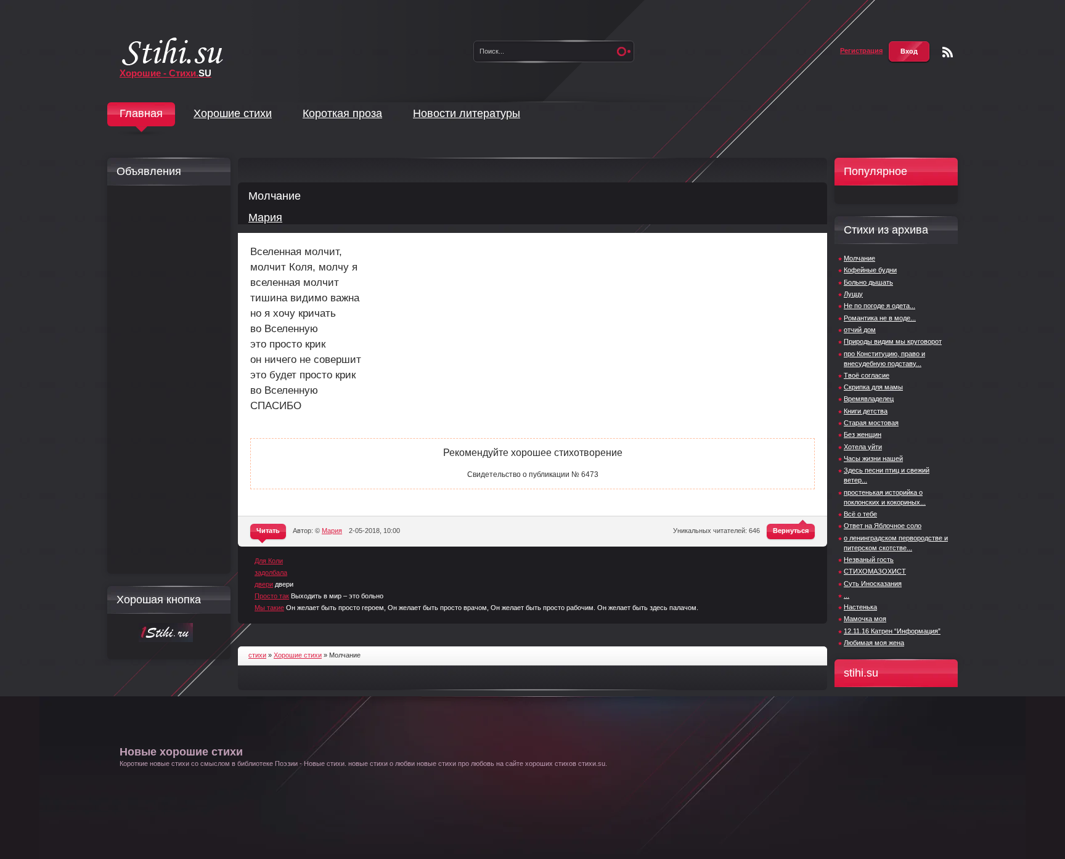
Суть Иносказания (873, 583)
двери (264, 584)
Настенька (860, 607)
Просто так (272, 596)
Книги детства (866, 411)
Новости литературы (466, 113)
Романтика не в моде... (880, 318)
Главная (141, 113)
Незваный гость (869, 559)
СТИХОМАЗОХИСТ (875, 571)
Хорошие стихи (233, 113)
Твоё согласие (866, 375)
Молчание (859, 258)
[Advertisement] (165, 379)
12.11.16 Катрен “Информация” (892, 631)
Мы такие (269, 607)
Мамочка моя (865, 618)
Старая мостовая (871, 422)
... (846, 595)
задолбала (271, 572)
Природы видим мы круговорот (893, 341)
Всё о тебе (860, 514)
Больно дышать (868, 282)
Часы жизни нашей (873, 458)
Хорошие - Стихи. (165, 73)
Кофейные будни (870, 270)
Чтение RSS (947, 52)
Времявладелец (869, 398)
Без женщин (862, 434)
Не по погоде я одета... (879, 305)
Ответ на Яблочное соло (882, 525)
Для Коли (269, 560)
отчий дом (860, 329)
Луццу (853, 294)
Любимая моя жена (874, 642)
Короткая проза (342, 113)
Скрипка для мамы (873, 387)
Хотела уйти (863, 446)
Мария (265, 217)
